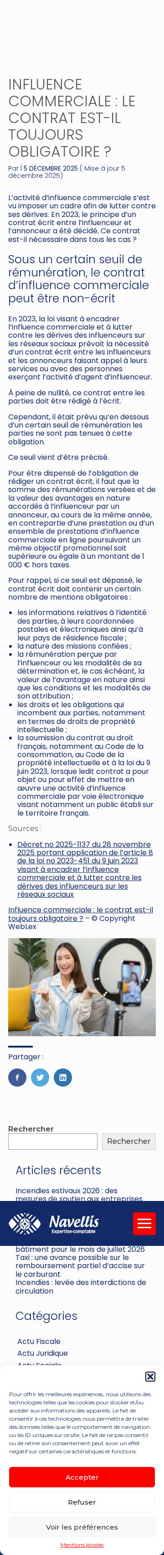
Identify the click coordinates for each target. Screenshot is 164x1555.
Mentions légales (82, 1545)
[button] (150, 1376)
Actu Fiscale (39, 1341)
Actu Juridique (42, 1353)
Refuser (82, 1502)
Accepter (82, 1477)
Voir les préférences (82, 1527)
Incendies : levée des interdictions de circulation (80, 1286)
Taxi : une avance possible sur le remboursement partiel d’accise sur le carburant (80, 1265)
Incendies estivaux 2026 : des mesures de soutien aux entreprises (79, 1195)
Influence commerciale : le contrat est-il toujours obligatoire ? (80, 914)
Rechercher (31, 1129)
